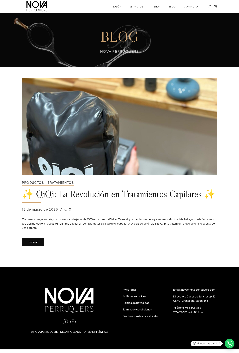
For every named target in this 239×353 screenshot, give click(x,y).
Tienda (155, 6)
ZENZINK (93, 331)
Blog (172, 6)
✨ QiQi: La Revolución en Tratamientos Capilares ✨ (118, 194)
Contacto (191, 6)
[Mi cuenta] (210, 6)
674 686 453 (195, 312)
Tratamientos (61, 182)
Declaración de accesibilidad (141, 316)
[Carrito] (215, 6)
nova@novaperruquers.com (198, 289)
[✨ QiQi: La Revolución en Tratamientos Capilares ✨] (119, 126)
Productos (33, 182)
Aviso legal (129, 289)
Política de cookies (134, 296)
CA (106, 331)
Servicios (136, 6)
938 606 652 (193, 307)
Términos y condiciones (137, 309)
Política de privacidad (136, 302)
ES (102, 331)
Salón (117, 6)
